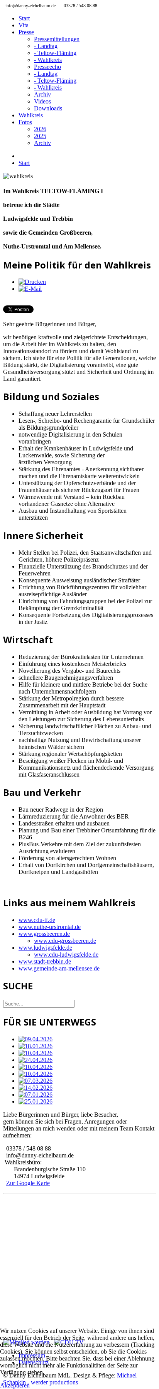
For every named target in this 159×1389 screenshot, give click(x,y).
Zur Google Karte (28, 1183)
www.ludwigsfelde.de (45, 947)
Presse (26, 32)
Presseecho (47, 66)
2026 (40, 129)
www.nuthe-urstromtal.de (50, 927)
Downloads (48, 108)
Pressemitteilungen (57, 39)
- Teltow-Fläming (55, 53)
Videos (42, 101)
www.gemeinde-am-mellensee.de (59, 968)
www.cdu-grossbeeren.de (65, 940)
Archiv (42, 94)
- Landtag (46, 46)
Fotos (25, 122)
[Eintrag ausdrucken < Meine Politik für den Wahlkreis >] (32, 281)
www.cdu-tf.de (37, 920)
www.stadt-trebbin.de (45, 961)
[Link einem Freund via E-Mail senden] (30, 288)
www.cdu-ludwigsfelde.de (66, 954)
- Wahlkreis (48, 60)
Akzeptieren (15, 1385)
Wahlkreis (31, 115)
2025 (40, 136)
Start (24, 18)
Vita (24, 25)
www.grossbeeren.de (44, 933)
